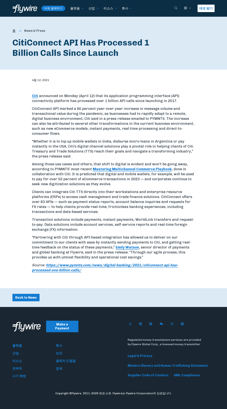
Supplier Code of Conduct (148, 375)
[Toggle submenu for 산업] (97, 8)
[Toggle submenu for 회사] (131, 8)
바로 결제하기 (53, 8)
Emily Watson (127, 247)
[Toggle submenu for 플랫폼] (82, 8)
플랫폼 (75, 8)
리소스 (108, 8)
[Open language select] (190, 8)
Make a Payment (62, 326)
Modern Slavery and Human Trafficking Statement (168, 366)
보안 (59, 353)
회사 (125, 8)
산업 (91, 8)
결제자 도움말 (66, 361)
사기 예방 (19, 376)
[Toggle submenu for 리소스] (116, 8)
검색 (59, 368)
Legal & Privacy (140, 356)
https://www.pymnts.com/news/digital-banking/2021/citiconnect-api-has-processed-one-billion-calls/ (105, 267)
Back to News (26, 298)
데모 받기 (206, 8)
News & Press (34, 31)
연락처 (17, 368)
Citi (35, 96)
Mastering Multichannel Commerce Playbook (132, 169)
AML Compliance (187, 375)
